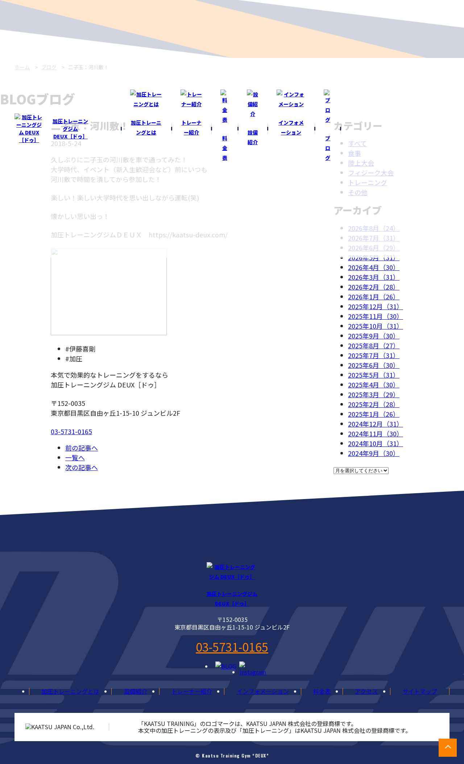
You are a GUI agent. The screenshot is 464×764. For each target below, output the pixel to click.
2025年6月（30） (373, 365)
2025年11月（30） (375, 316)
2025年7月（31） (373, 355)
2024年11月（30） (375, 433)
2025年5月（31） (373, 374)
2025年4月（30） (373, 384)
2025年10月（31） (375, 326)
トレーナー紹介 (191, 691)
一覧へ (75, 457)
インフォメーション (263, 691)
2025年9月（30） (373, 335)
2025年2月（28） (373, 404)
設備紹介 (135, 691)
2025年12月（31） (375, 306)
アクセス (366, 691)
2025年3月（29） (373, 394)
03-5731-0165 (71, 431)
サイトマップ (419, 691)
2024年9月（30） (373, 453)
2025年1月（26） (373, 414)
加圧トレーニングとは (70, 691)
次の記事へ (81, 467)
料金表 (322, 691)
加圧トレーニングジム (232, 598)
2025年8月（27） (373, 345)
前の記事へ (81, 447)
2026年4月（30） (373, 267)
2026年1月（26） (373, 296)
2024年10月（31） (375, 443)
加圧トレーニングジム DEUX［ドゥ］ (70, 128)
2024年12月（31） (375, 423)
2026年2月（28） (373, 286)
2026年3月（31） (373, 277)
